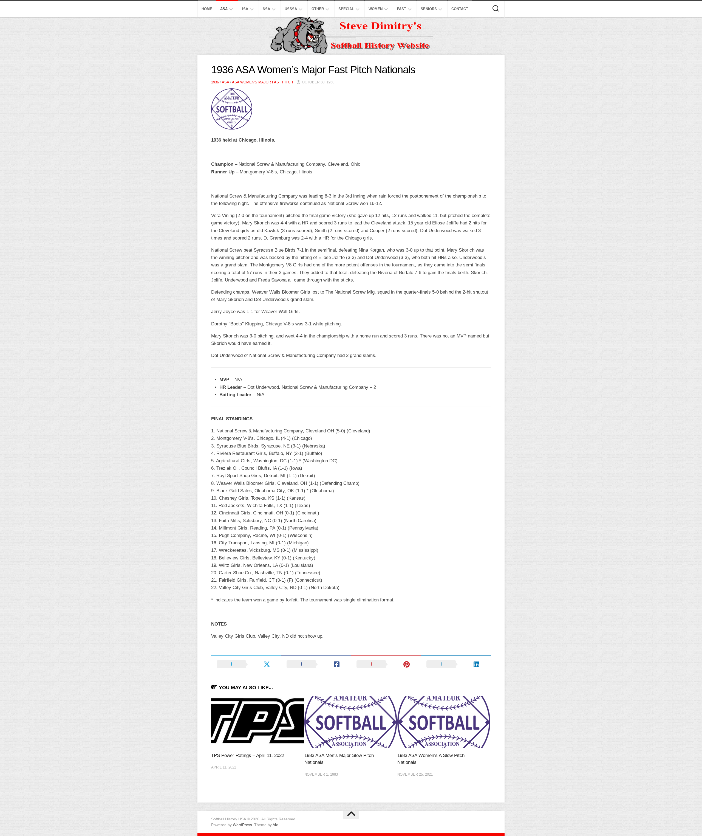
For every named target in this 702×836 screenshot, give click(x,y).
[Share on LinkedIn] (456, 664)
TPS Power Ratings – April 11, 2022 (247, 755)
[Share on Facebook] (316, 664)
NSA (266, 9)
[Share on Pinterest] (386, 664)
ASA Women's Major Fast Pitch (262, 82)
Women (376, 9)
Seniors (429, 9)
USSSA (291, 9)
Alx (275, 825)
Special (346, 9)
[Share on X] (246, 664)
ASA (224, 9)
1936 (215, 82)
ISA (245, 9)
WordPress (242, 825)
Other (318, 9)
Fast (401, 9)
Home (207, 9)
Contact (459, 9)
